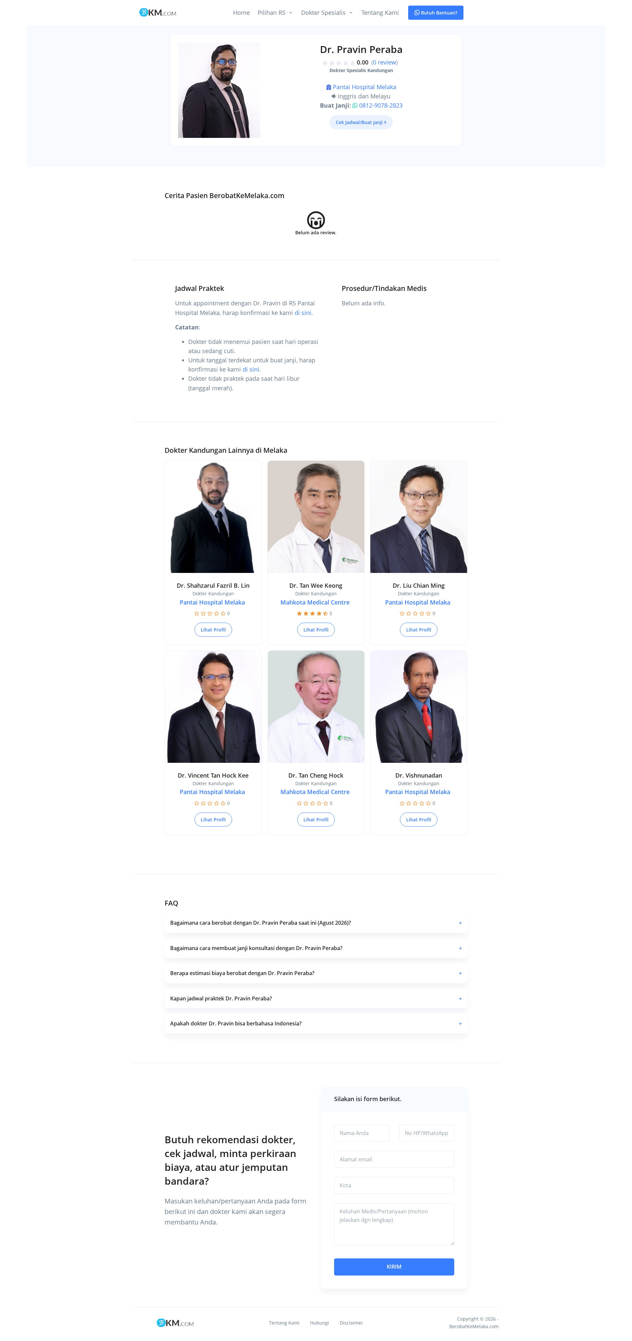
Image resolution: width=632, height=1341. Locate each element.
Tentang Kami (380, 12)
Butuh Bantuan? (438, 13)
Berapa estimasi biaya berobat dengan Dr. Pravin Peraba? (316, 973)
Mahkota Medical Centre (315, 602)
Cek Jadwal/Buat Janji (359, 122)
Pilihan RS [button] (271, 12)
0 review (384, 62)
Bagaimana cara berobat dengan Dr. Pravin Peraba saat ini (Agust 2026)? (316, 922)
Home (241, 12)
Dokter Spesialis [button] (323, 12)
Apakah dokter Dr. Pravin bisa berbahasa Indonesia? (316, 1023)
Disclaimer (351, 1323)
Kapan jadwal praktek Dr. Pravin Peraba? (316, 998)
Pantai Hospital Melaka (364, 87)
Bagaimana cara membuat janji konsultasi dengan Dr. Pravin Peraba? (316, 948)
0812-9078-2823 (381, 105)
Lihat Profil (213, 630)
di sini (303, 313)
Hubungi (319, 1323)
